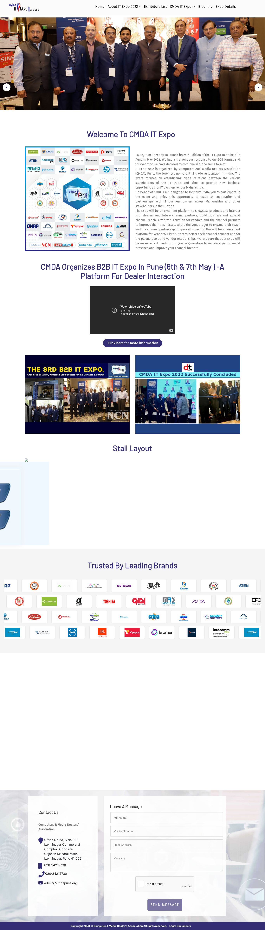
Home (100, 9)
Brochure (205, 9)
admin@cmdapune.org (60, 883)
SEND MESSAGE (165, 905)
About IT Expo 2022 (123, 9)
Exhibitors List (155, 9)
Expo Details (226, 9)
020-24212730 (55, 865)
